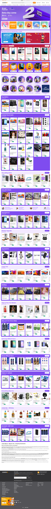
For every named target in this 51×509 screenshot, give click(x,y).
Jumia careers (15, 484)
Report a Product (4, 491)
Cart (48, 2)
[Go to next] (50, 181)
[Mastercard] (16, 502)
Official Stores (15, 487)
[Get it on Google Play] (43, 474)
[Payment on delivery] (14, 502)
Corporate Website (16, 485)
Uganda (42, 485)
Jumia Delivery (4, 494)
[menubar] (25, 5)
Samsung (15, 504)
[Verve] (20, 502)
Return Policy (3, 493)
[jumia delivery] (28, 0)
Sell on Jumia (4, 0)
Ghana (38, 484)
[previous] (0, 5)
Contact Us (3, 485)
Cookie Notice (16, 474)
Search (34, 2)
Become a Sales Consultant (29, 485)
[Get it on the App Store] (39, 474)
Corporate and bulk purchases (5, 490)
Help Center (3, 484)
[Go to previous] (1, 181)
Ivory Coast (39, 485)
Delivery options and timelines (5, 489)
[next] (50, 5)
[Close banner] (13, 498)
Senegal (42, 484)
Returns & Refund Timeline (5, 492)
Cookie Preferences (16, 492)
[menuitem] (4, 5)
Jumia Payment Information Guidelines (18, 486)
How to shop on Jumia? (4, 488)
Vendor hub (27, 484)
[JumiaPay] (25, 0)
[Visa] (18, 502)
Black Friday (15, 488)
